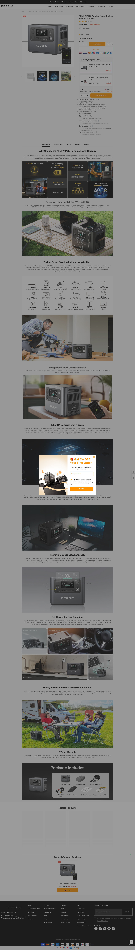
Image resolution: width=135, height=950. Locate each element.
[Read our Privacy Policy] (92, 482)
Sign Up (81, 488)
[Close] (94, 457)
